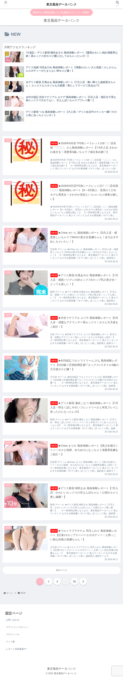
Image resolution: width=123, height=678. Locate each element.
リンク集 (10, 641)
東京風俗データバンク (61, 4)
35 (74, 581)
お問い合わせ (12, 620)
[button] (113, 391)
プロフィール (12, 634)
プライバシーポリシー (17, 627)
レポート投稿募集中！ (17, 649)
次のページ (61, 570)
